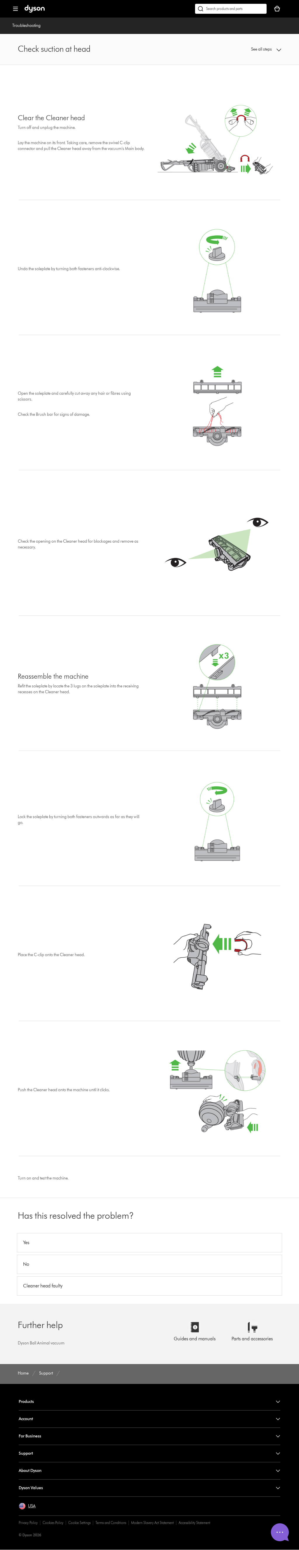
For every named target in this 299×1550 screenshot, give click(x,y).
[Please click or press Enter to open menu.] (15, 9)
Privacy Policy (28, 1522)
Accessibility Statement (194, 1522)
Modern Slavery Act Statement (152, 1522)
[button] (257, 49)
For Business (30, 1436)
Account (26, 1418)
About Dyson (30, 1470)
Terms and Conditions (110, 1522)
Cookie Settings (79, 1522)
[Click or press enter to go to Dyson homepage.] (35, 11)
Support (26, 1453)
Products (26, 1401)
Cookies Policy (53, 1522)
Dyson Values (31, 1487)
